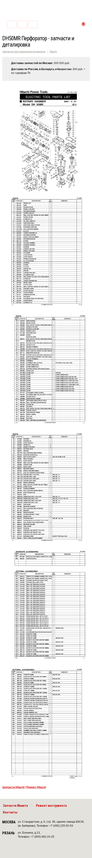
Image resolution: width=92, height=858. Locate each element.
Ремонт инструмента (51, 805)
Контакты (10, 812)
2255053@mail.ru (22, 24)
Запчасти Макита (15, 805)
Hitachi (53, 51)
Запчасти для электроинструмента (23, 51)
